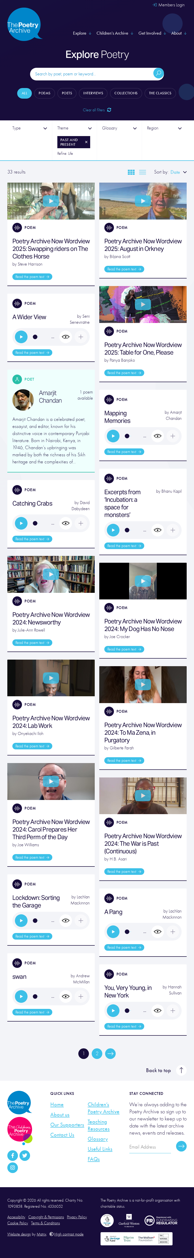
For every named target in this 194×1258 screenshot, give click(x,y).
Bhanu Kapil (171, 491)
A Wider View (29, 317)
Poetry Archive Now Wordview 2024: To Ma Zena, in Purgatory (143, 732)
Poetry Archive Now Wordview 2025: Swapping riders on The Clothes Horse (51, 248)
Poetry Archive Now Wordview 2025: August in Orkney (143, 245)
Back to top (158, 1070)
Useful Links (100, 1149)
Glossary (98, 1139)
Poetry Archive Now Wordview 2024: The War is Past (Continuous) (143, 843)
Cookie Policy (17, 1223)
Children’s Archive (112, 33)
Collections (126, 93)
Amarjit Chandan (50, 396)
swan (19, 977)
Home (57, 1104)
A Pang (113, 912)
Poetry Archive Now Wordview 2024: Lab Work (51, 722)
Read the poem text (30, 276)
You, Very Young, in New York (128, 991)
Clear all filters (94, 110)
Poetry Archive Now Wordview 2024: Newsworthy (51, 618)
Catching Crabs (32, 503)
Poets (67, 93)
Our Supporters (67, 1124)
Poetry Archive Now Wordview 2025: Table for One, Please (143, 348)
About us (59, 1114)
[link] (21, 337)
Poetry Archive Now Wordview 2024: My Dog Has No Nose (143, 625)
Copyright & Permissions (46, 1217)
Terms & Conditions (45, 1223)
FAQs (94, 1159)
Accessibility (16, 1217)
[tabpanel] (29, 140)
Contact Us (62, 1135)
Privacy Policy (77, 1217)
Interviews (93, 93)
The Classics (160, 93)
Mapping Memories (117, 417)
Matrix (41, 1234)
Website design (19, 1234)
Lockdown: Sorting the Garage (36, 901)
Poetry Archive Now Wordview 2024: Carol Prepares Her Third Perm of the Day (51, 829)
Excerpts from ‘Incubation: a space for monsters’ (122, 503)
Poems (45, 93)
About (176, 33)
